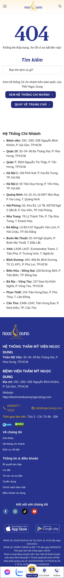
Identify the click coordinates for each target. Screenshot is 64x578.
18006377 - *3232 (14, 408)
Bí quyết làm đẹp (12, 464)
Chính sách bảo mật (14, 487)
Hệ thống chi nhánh (14, 443)
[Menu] (5, 6)
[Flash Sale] (32, 570)
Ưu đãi (6, 470)
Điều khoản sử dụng (14, 492)
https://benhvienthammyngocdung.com (27, 397)
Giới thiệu (8, 438)
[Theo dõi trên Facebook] (6, 511)
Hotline (56, 575)
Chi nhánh (44, 575)
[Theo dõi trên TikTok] (25, 511)
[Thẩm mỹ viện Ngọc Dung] (33, 6)
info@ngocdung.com (48, 408)
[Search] (59, 6)
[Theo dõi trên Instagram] (15, 511)
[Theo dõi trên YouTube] (34, 511)
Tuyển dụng (9, 481)
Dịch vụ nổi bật (11, 449)
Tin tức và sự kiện (13, 475)
